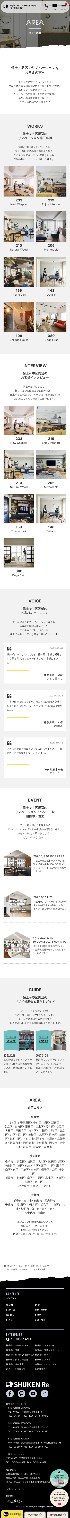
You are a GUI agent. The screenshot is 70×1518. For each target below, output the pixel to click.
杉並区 (53, 1130)
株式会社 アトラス (44, 1359)
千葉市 (9, 1204)
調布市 (40, 1138)
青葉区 (21, 1161)
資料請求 (14, 1514)
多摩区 (28, 1181)
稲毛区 (44, 1204)
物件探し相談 (56, 1514)
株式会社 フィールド (45, 1345)
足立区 (53, 1134)
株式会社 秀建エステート (47, 1350)
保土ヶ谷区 (32, 1165)
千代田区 (25, 1122)
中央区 (37, 1122)
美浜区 (21, 1204)
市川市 (28, 1200)
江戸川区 (15, 1138)
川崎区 (21, 1177)
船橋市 (38, 1200)
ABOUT (9, 1304)
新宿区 (55, 1122)
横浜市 (9, 1161)
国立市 (53, 1142)
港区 (46, 1122)
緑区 (61, 1161)
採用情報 (10, 1495)
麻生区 (39, 1181)
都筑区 (31, 1161)
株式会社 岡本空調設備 (17, 1359)
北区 (13, 1134)
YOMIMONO (41, 1309)
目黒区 (60, 1126)
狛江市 (30, 1138)
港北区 (41, 1161)
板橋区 (32, 1134)
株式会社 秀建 (13, 1350)
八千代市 (29, 1212)
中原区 (39, 1177)
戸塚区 (25, 1169)
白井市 (35, 1208)
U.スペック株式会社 (15, 1368)
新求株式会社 (41, 1368)
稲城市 (37, 1146)
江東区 (39, 1126)
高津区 (49, 1177)
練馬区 (43, 1134)
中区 (51, 1165)
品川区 (50, 1126)
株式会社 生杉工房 (15, 1364)
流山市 (41, 1212)
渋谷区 (32, 1130)
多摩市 (48, 1146)
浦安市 (17, 1200)
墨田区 (29, 1126)
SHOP (38, 1314)
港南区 (35, 1169)
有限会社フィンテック (45, 1364)
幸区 (29, 1177)
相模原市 (24, 1185)
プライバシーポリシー (16, 1489)
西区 (43, 1165)
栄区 (54, 1169)
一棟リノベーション (15, 1454)
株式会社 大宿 (41, 1354)
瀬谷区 (60, 1165)
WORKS (10, 1314)
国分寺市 (28, 1142)
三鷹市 (50, 1138)
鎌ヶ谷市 (47, 1208)
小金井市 (41, 1142)
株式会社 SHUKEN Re (17, 1345)
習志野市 (49, 1200)
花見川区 (32, 1204)
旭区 (20, 1165)
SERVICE (10, 1309)
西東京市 (15, 1142)
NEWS (9, 1319)
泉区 (15, 1169)
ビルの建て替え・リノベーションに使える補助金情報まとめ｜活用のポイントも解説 (18, 1065)
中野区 (43, 1130)
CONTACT (40, 1319)
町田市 (27, 1146)
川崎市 (9, 1177)
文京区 (8, 1126)
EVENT (38, 1304)
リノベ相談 (33, 1514)
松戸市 (25, 1208)
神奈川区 (9, 1165)
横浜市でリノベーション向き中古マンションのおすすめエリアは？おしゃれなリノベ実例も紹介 (50, 1065)
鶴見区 (52, 1161)
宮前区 (59, 1177)
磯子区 (45, 1169)
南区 (8, 1169)
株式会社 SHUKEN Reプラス (20, 1354)
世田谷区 (20, 1130)
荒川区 (22, 1134)
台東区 (19, 1126)
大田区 (9, 1130)
